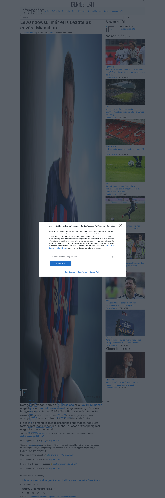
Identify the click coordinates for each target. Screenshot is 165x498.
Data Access (82, 272)
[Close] (121, 226)
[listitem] (82, 257)
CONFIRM (60, 264)
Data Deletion (70, 272)
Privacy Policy (95, 272)
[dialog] (82, 249)
